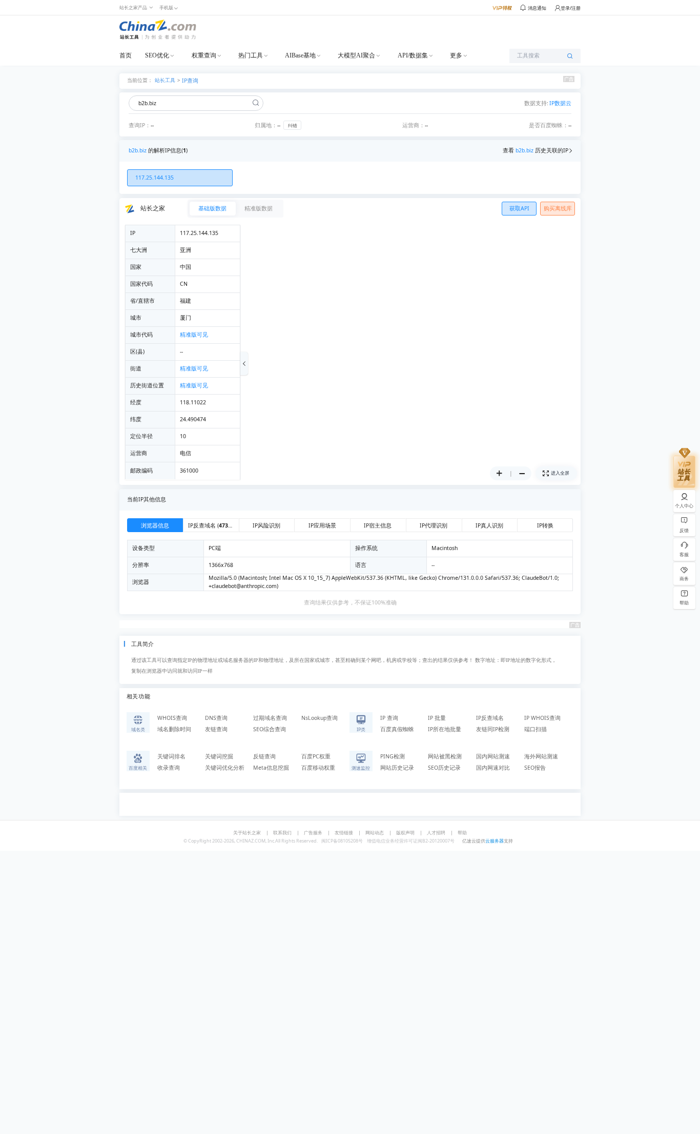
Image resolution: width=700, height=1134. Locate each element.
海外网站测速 (541, 756)
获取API (519, 208)
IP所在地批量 (444, 729)
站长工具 (165, 80)
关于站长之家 (247, 832)
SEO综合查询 (269, 729)
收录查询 (168, 767)
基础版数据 (212, 208)
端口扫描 (535, 729)
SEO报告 (535, 767)
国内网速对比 (493, 767)
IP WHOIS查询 (542, 717)
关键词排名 (171, 756)
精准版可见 (194, 334)
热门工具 (250, 55)
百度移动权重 (318, 767)
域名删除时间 (174, 729)
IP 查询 (389, 717)
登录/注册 (571, 8)
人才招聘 (436, 832)
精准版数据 (258, 208)
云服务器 (494, 840)
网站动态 (374, 832)
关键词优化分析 (224, 767)
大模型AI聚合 (356, 55)
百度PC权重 (316, 756)
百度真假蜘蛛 (397, 729)
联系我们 (282, 832)
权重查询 (204, 55)
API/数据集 (413, 55)
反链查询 (264, 756)
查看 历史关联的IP (535, 150)
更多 (456, 55)
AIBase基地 (300, 55)
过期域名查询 (270, 717)
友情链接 (344, 832)
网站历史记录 (397, 767)
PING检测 (392, 756)
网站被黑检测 (445, 756)
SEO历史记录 (444, 767)
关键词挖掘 (219, 756)
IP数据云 (560, 103)
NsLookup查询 (319, 717)
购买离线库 (558, 208)
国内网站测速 (493, 756)
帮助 (462, 832)
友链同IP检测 (492, 729)
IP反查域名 (490, 717)
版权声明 (405, 832)
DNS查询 (216, 717)
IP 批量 (437, 717)
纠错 (292, 125)
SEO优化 (157, 55)
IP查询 (190, 80)
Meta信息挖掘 (271, 767)
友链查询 (216, 729)
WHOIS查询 (172, 717)
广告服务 (313, 832)
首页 (125, 55)
